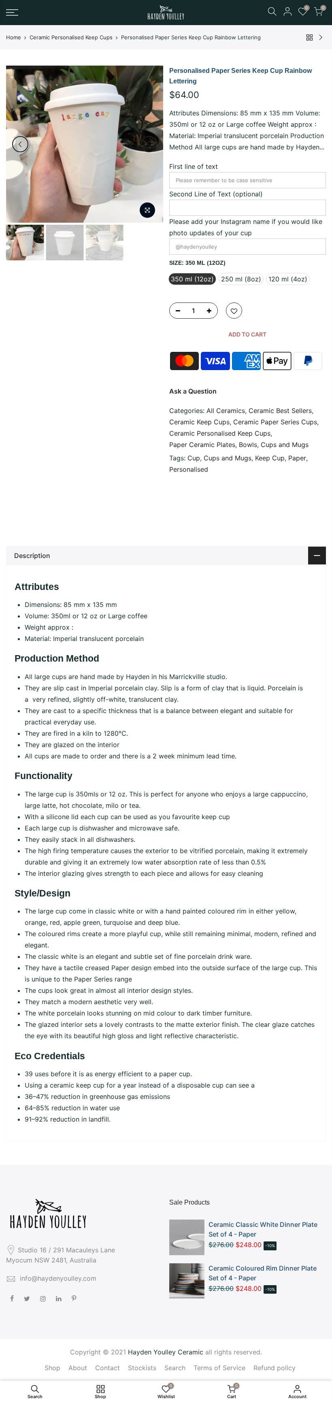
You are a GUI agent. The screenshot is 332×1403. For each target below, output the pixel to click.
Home (13, 37)
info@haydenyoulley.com (58, 1278)
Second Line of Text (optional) (216, 194)
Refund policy (274, 1368)
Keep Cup (270, 458)
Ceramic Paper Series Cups (275, 422)
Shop (52, 1368)
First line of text (193, 166)
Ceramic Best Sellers (280, 411)
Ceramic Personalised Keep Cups (71, 37)
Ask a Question (193, 391)
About (77, 1368)
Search (174, 1368)
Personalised (188, 469)
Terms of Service (219, 1368)
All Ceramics (225, 411)
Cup (193, 458)
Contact (107, 1368)
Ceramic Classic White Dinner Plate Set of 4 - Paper (263, 1229)
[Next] (149, 144)
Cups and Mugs (227, 458)
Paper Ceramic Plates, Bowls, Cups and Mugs (239, 445)
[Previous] (20, 144)
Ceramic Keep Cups (199, 422)
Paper (297, 458)
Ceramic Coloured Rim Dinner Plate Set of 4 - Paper (263, 1273)
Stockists (142, 1368)
